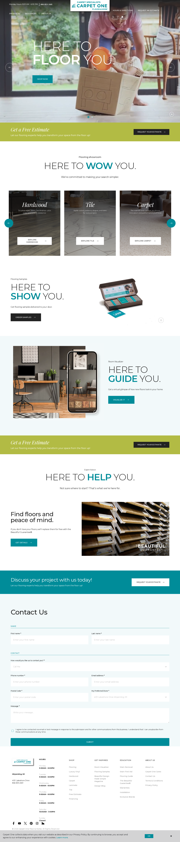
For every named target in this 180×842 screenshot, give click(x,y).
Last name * (96, 633)
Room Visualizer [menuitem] (101, 767)
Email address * (98, 675)
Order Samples (23, 317)
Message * (15, 706)
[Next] (170, 67)
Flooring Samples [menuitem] (102, 772)
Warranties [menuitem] (125, 788)
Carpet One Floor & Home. (30, 829)
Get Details (21, 542)
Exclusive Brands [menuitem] (127, 797)
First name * (16, 633)
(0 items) (122, 17)
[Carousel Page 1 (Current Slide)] (88, 117)
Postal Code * (16, 691)
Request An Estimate (148, 10)
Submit (90, 742)
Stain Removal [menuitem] (126, 767)
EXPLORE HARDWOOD (32, 241)
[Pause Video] (171, 114)
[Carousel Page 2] (92, 117)
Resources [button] (30, 14)
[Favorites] (117, 17)
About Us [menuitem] (149, 767)
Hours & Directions (123, 10)
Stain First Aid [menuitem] (126, 772)
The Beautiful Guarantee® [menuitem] (126, 782)
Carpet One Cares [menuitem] (153, 772)
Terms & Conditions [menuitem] (154, 781)
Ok (149, 836)
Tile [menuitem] (70, 790)
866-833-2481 (46, 4)
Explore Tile (87, 241)
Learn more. (62, 837)
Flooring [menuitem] (72, 767)
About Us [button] (46, 14)
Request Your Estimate (150, 132)
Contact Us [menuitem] (150, 776)
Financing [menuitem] (73, 799)
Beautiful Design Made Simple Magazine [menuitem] (101, 778)
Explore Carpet (143, 241)
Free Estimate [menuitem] (75, 794)
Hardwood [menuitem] (73, 776)
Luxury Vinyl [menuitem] (74, 772)
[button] (113, 17)
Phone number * (18, 675)
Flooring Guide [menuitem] (126, 776)
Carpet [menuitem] (72, 781)
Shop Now (42, 79)
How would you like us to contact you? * (28, 660)
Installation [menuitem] (125, 792)
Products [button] (14, 14)
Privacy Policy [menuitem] (151, 785)
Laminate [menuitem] (73, 785)
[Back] (9, 67)
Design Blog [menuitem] (99, 786)
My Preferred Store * (100, 691)
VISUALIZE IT (119, 400)
